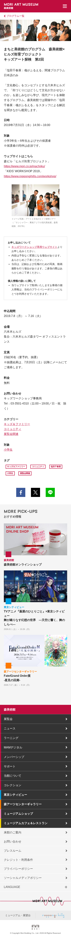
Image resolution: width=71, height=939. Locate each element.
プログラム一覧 (15, 16)
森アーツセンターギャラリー (23, 804)
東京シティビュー (15, 794)
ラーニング (11, 737)
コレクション (12, 785)
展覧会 (8, 719)
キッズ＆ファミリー (17, 424)
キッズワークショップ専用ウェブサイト (34, 247)
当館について (12, 775)
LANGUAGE (12, 886)
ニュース (9, 728)
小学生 (8, 449)
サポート (9, 766)
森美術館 (9, 709)
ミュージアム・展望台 (18, 915)
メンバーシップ (14, 756)
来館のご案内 (12, 832)
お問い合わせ (12, 841)
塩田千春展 (56, 466)
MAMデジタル (13, 747)
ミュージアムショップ (18, 813)
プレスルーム (12, 850)
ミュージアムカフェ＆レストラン (26, 823)
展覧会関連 (11, 433)
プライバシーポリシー (18, 868)
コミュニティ (12, 429)
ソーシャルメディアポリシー (23, 877)
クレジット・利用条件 (18, 859)
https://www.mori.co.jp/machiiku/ (24, 166)
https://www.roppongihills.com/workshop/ (30, 176)
